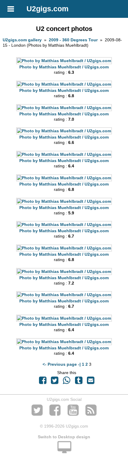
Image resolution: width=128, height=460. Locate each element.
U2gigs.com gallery (22, 39)
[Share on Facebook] (43, 381)
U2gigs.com (47, 8)
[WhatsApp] (67, 381)
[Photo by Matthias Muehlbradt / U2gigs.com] (64, 60)
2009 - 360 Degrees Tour (73, 39)
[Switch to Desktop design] (64, 450)
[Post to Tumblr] (79, 381)
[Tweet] (55, 381)
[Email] (90, 381)
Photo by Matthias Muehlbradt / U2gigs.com (64, 67)
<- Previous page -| (62, 364)
